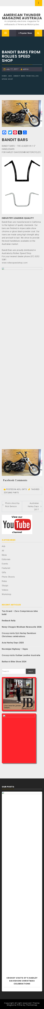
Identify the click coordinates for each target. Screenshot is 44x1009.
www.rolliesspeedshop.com (15, 263)
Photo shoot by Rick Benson (12, 505)
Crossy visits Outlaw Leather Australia (21, 655)
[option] (22, 891)
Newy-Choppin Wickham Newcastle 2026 (22, 627)
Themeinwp (31, 1005)
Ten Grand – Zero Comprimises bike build (20, 612)
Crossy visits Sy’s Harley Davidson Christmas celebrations (19, 635)
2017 (6, 492)
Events (5, 564)
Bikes (4, 555)
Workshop (6, 594)
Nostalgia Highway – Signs (15, 649)
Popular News (26, 33)
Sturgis (5, 585)
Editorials (6, 559)
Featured (6, 568)
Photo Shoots (8, 577)
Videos (5, 590)
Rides (4, 581)
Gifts (24, 489)
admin (26, 69)
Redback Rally (9, 620)
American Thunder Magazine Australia (22, 16)
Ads (19, 489)
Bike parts (13, 492)
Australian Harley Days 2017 (33, 506)
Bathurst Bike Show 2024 (14, 661)
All (3, 550)
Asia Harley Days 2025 (13, 643)
